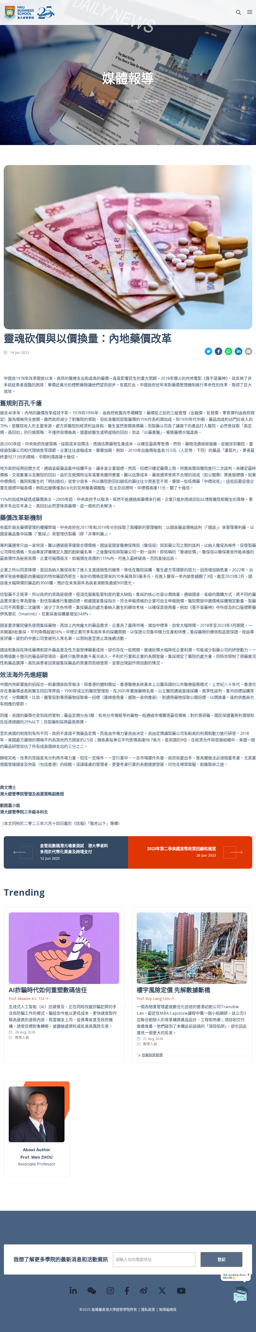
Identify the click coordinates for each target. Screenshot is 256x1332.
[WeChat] (92, 1290)
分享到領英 (238, 351)
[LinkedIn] (73, 1290)
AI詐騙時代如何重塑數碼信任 (48, 990)
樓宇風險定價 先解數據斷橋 (173, 990)
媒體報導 (151, 101)
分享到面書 (218, 351)
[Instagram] (110, 1290)
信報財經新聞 (152, 1054)
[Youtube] (181, 1290)
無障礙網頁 (167, 1309)
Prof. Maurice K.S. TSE (26, 998)
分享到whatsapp (228, 351)
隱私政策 (148, 1309)
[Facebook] (127, 1290)
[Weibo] (144, 1290)
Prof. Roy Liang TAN (153, 998)
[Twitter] (162, 1290)
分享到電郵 (248, 351)
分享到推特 (208, 351)
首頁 (101, 101)
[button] (238, 12)
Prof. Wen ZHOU (36, 1157)
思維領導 (131, 101)
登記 (222, 1259)
